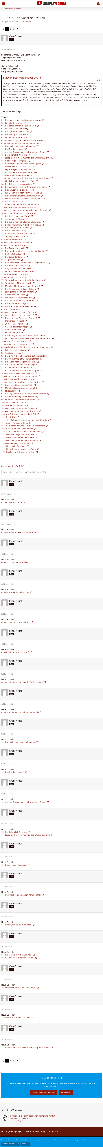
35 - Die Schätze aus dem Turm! (15, 216)
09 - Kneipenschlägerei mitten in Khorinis (20, 143)
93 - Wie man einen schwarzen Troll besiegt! (21, 382)
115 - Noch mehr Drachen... (14, 446)
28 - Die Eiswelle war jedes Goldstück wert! (20, 195)
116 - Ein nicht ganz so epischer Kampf (19, 449)
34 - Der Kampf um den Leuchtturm (17, 213)
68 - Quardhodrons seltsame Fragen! (18, 312)
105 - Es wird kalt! (9, 417)
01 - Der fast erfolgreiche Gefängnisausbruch (21, 120)
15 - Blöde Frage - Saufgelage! (14, 160)
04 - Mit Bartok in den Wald (13, 128)
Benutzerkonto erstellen (43, 1092)
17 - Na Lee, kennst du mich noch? (16, 166)
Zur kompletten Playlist (11, 466)
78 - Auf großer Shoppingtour (14, 341)
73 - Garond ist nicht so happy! (15, 326)
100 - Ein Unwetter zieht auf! (14, 402)
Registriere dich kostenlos (65, 1083)
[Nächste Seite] (17, 29)
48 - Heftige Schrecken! (12, 254)
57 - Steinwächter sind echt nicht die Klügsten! (22, 280)
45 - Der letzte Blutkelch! (12, 245)
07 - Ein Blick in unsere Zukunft (15, 137)
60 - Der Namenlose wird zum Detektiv (18, 289)
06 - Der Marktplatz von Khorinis (15, 134)
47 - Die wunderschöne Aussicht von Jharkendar (23, 251)
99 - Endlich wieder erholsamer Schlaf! (19, 399)
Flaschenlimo (15, 1118)
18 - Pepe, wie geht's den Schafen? (17, 169)
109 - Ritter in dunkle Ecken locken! (17, 428)
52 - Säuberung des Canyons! (14, 265)
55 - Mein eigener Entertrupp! (15, 274)
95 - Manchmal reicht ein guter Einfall (18, 388)
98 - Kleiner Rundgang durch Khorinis (18, 396)
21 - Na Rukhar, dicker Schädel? (15, 175)
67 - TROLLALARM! (9, 309)
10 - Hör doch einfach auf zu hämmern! (19, 146)
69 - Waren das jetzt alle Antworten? (17, 315)
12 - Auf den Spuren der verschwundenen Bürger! (23, 152)
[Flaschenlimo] (5, 1118)
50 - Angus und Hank (11, 259)
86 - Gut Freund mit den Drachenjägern (19, 364)
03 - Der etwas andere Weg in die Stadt (18, 125)
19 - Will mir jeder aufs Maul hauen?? (18, 172)
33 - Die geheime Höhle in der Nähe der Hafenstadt (24, 210)
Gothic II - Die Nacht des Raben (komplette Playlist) (33, 1116)
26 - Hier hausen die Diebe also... (16, 190)
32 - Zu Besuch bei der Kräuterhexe (17, 207)
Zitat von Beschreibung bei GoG (20, 77)
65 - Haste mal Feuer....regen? (15, 303)
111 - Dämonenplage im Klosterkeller (18, 434)
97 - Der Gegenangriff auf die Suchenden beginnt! (24, 393)
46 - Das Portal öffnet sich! (13, 248)
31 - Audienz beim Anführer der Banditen (20, 204)
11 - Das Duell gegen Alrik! (13, 149)
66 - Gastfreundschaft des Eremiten (17, 306)
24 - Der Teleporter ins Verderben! (17, 184)
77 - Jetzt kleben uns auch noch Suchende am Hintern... (26, 338)
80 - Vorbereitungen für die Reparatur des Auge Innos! (26, 347)
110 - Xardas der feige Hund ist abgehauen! (21, 431)
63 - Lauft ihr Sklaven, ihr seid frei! (17, 297)
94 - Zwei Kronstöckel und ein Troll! (17, 385)
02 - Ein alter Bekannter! (12, 123)
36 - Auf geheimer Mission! (13, 219)
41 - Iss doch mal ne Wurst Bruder (17, 233)
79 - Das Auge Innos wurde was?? (16, 344)
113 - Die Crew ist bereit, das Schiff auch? (20, 440)
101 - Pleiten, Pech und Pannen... (16, 405)
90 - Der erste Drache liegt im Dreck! (17, 373)
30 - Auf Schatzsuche (11, 201)
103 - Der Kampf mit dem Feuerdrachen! (19, 411)
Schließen (25, 1143)
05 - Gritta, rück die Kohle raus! (15, 131)
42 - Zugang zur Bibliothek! (13, 236)
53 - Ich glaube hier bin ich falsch (16, 268)
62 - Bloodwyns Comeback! (13, 294)
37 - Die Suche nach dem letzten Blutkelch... (21, 222)
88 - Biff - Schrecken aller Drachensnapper (20, 370)
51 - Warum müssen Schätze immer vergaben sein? (24, 262)
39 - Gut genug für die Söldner (15, 227)
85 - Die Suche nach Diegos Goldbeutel (19, 361)
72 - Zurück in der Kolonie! (13, 324)
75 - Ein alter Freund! (11, 332)
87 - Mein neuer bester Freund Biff (17, 367)
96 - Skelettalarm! (9, 391)
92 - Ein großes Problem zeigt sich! (17, 379)
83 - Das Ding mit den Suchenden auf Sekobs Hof (23, 356)
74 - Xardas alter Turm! (12, 329)
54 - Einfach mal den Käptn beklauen (18, 271)
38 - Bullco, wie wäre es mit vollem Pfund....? (21, 225)
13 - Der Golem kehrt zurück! (14, 155)
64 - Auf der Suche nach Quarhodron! (18, 300)
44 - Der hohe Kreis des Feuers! (15, 242)
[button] (3, 3)
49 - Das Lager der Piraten (13, 257)
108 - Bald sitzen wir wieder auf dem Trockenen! (23, 425)
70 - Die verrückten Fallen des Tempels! (19, 318)
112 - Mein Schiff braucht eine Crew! (18, 437)
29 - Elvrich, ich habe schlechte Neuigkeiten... (22, 198)
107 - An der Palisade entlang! (15, 423)
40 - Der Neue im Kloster (12, 230)
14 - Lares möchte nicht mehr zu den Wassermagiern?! (26, 158)
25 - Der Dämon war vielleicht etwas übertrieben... (24, 187)
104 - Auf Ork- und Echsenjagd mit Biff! (19, 414)
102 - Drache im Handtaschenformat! (18, 408)
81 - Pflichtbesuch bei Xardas (14, 350)
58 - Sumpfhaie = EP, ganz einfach (16, 283)
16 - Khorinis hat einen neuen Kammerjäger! (21, 163)
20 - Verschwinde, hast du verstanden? (19, 987)
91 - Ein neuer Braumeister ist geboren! (19, 376)
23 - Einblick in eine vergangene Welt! (18, 181)
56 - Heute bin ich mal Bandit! (15, 277)
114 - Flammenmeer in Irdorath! (16, 443)
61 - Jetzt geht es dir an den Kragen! (17, 291)
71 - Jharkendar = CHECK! (12, 321)
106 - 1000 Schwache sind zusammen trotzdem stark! (25, 420)
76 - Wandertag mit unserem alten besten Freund (24, 335)
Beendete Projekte (17, 1121)
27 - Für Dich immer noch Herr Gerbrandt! (20, 193)
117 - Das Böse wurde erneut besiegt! (18, 452)
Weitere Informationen (10, 1143)
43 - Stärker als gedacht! (12, 239)
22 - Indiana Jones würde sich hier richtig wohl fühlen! (26, 178)
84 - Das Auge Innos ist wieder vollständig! (20, 359)
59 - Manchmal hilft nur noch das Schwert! (20, 286)
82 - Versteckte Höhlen (11, 353)
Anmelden (65, 1092)
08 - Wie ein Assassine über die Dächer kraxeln (22, 140)
